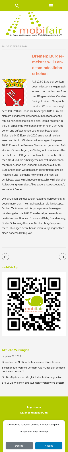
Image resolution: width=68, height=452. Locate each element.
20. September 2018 (15, 46)
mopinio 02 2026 (11, 356)
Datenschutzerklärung (34, 412)
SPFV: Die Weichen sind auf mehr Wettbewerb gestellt (33, 382)
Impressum (34, 407)
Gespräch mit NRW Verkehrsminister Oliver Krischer (31, 362)
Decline (19, 445)
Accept (49, 445)
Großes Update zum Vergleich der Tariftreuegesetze (32, 377)
